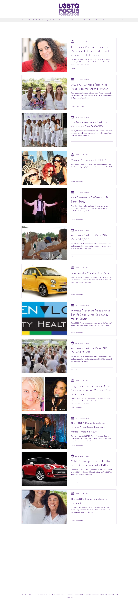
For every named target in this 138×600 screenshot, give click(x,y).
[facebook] (69, 588)
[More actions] (112, 42)
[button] (95, 19)
